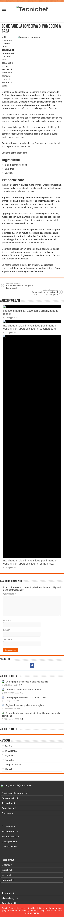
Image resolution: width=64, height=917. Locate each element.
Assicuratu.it (8, 893)
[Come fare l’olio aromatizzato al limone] (3, 689)
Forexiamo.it (8, 860)
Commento (9, 594)
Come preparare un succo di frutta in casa (26, 697)
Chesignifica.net (9, 841)
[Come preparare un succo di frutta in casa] (3, 697)
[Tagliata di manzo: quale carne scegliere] (3, 705)
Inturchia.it (7, 870)
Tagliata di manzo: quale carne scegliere (25, 705)
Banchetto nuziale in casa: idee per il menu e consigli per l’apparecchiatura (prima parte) (30, 562)
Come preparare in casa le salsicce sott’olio (27, 681)
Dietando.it (7, 865)
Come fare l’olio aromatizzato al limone (24, 689)
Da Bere (9, 746)
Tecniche (9, 760)
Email (6, 630)
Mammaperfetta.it (10, 836)
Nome (7, 620)
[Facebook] (32, 665)
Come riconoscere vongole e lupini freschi (19, 286)
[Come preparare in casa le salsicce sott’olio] (3, 681)
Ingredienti (10, 755)
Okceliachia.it (8, 826)
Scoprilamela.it (9, 808)
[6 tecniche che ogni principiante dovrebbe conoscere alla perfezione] (3, 713)
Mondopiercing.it (10, 831)
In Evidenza (11, 751)
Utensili (8, 769)
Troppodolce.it (8, 803)
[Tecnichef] (32, 8)
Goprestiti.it (7, 813)
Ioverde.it (6, 875)
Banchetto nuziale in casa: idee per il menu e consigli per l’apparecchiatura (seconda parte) (30, 327)
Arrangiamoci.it (9, 903)
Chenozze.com (9, 846)
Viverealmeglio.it (10, 898)
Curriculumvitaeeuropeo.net (15, 793)
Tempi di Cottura (13, 764)
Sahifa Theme (8, 908)
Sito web (7, 639)
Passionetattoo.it (10, 798)
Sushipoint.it (8, 880)
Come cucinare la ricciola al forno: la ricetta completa (45, 292)
